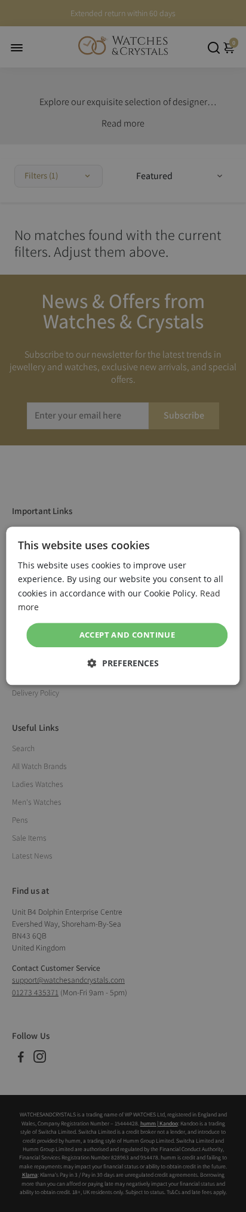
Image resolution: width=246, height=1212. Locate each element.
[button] (123, 663)
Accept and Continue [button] (127, 634)
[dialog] (122, 606)
